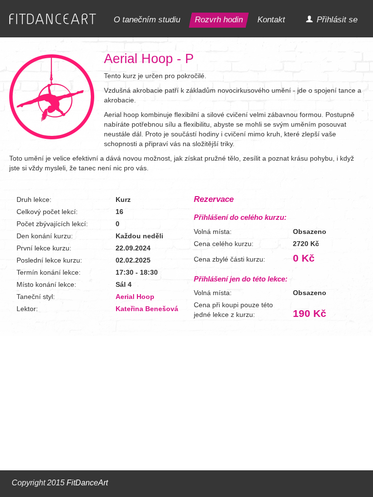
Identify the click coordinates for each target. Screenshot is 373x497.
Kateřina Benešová (147, 309)
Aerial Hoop (135, 296)
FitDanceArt (87, 483)
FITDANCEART (52, 19)
